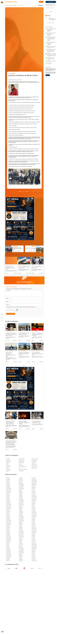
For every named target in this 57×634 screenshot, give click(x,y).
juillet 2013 (33, 519)
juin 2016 (20, 556)
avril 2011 (33, 555)
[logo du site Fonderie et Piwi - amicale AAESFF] (2, 3)
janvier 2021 (20, 483)
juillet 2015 (33, 487)
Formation (20, 465)
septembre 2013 (34, 516)
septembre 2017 (21, 536)
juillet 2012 (33, 535)
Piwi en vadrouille (34, 460)
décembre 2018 (21, 516)
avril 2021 (20, 479)
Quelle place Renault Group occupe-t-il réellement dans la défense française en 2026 (51, 50)
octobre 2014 (33, 499)
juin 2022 (7, 544)
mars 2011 (33, 556)
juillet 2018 (20, 523)
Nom (7, 298)
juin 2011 (33, 552)
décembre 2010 (33, 560)
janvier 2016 (33, 479)
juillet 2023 (7, 527)
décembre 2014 (33, 496)
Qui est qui (33, 461)
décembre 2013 (33, 512)
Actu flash (7, 460)
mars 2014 (33, 508)
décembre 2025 (8, 488)
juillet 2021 (7, 559)
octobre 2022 (7, 539)
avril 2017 (20, 543)
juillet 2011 (33, 551)
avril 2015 (33, 491)
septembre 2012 (34, 532)
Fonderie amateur (21, 461)
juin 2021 (7, 560)
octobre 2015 (33, 483)
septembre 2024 (8, 508)
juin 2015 (33, 488)
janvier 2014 (33, 511)
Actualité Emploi (8, 461)
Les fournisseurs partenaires (22, 469)
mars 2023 (7, 532)
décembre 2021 (8, 552)
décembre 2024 (8, 504)
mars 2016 (20, 560)
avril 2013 (33, 523)
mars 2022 (7, 548)
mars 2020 (20, 496)
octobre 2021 (7, 555)
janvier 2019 (20, 515)
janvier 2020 (20, 499)
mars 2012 (33, 540)
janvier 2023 (7, 535)
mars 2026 (7, 484)
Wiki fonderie (33, 468)
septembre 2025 (8, 492)
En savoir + (47, 75)
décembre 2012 (33, 528)
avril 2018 (20, 527)
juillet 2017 (20, 539)
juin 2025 (7, 496)
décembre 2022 (8, 536)
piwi (47, 49)
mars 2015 (33, 492)
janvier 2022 (7, 551)
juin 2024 (7, 512)
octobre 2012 (33, 531)
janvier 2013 (33, 527)
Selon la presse (33, 464)
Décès (7, 468)
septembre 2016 (21, 552)
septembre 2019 (21, 504)
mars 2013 (33, 524)
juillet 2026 (7, 479)
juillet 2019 (20, 507)
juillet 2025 (7, 495)
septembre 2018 (21, 520)
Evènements (13, 73)
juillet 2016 (20, 555)
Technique (33, 465)
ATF (6, 464)
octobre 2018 (20, 519)
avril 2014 (33, 507)
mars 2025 (7, 500)
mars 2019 (20, 512)
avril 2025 (7, 499)
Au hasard (7, 465)
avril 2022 (7, 547)
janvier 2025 (7, 503)
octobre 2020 (20, 487)
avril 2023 (7, 531)
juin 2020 (20, 492)
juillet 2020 (20, 491)
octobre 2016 (20, 551)
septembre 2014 (34, 500)
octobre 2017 (20, 535)
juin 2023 (7, 528)
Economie (7, 469)
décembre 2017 (21, 532)
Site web (7, 304)
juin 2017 (20, 540)
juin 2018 (20, 524)
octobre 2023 (7, 523)
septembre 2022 (8, 540)
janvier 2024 (7, 519)
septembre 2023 (8, 524)
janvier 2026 (7, 487)
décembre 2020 (21, 484)
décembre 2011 (33, 544)
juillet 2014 (33, 503)
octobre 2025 (7, 491)
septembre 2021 (8, 556)
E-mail (7, 301)
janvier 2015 (33, 495)
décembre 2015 (33, 480)
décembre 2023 (8, 520)
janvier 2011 (33, 559)
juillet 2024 (7, 511)
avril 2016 (20, 559)
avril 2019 (20, 511)
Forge (19, 464)
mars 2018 (20, 528)
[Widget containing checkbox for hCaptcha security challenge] (12, 310)
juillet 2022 (7, 543)
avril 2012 (33, 539)
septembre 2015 (34, 484)
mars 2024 (7, 516)
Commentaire (8, 290)
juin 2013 (33, 520)
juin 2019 (20, 508)
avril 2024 (7, 515)
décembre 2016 (21, 548)
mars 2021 (20, 480)
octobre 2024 (7, 507)
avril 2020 (20, 495)
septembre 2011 (34, 548)
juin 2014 (33, 504)
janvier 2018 (20, 531)
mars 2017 (20, 544)
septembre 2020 (21, 488)
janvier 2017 (20, 547)
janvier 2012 (33, 543)
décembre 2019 (21, 500)
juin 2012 (33, 536)
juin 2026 (7, 480)
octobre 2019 (20, 503)
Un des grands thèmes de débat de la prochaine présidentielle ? (51, 29)
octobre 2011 (33, 547)
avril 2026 (7, 483)
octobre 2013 (33, 515)
